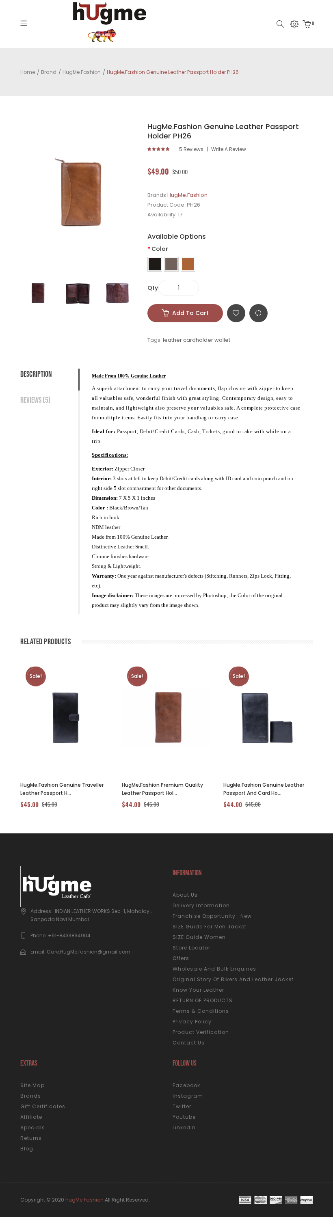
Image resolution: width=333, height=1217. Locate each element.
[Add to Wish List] (78, 717)
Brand (48, 72)
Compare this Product (258, 313)
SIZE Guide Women (199, 937)
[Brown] (171, 264)
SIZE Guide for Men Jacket (210, 926)
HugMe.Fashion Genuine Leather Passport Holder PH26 (173, 72)
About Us (185, 894)
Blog (26, 1148)
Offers (181, 958)
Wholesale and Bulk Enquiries (214, 968)
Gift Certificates (42, 1106)
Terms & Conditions (201, 1011)
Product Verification (201, 1032)
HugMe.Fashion (82, 72)
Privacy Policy (192, 1021)
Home (27, 72)
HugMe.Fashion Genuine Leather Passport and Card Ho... (263, 788)
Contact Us (189, 1042)
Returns (31, 1138)
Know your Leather (198, 989)
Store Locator (191, 947)
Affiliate (31, 1116)
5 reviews (191, 149)
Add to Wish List (236, 313)
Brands (30, 1095)
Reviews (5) (35, 400)
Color (159, 249)
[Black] (155, 264)
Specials (32, 1127)
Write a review (228, 149)
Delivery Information (201, 905)
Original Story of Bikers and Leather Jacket (233, 979)
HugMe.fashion (84, 1199)
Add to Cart (190, 313)
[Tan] (188, 264)
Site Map (32, 1085)
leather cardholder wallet (196, 340)
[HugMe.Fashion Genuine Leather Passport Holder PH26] (38, 293)
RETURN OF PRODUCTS (203, 1000)
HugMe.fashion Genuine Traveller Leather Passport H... (62, 788)
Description (36, 374)
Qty (152, 288)
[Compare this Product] (56, 717)
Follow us (185, 1063)
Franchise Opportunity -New (212, 916)
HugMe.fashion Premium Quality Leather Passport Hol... (162, 788)
